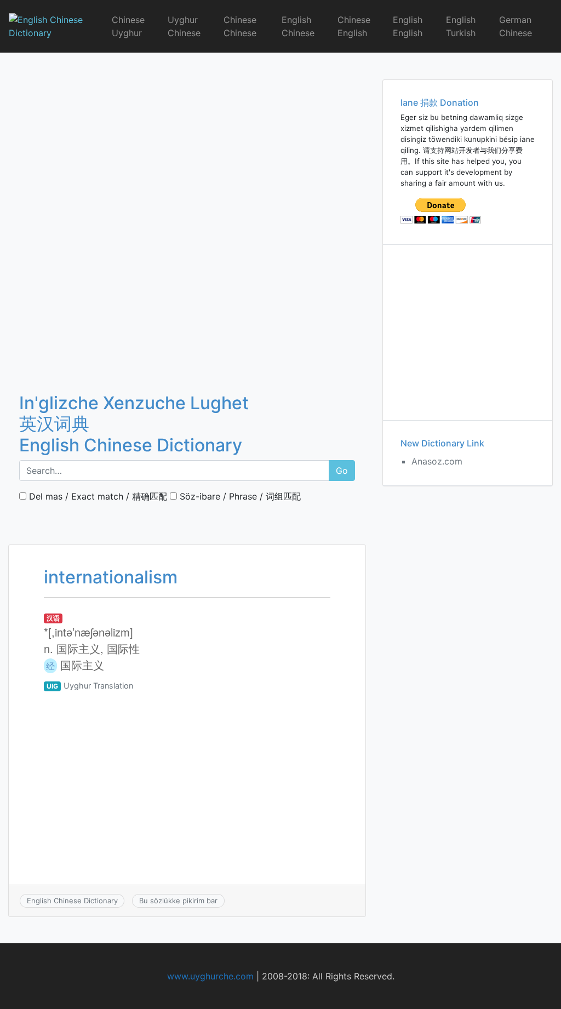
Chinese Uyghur (128, 26)
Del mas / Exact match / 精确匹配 (96, 496)
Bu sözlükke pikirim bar (178, 900)
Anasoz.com (436, 461)
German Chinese (515, 26)
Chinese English (353, 26)
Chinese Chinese (240, 26)
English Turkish (461, 26)
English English (407, 26)
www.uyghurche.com (210, 976)
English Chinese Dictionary (72, 900)
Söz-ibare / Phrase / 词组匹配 (239, 496)
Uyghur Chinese (184, 26)
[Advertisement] (187, 134)
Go (342, 470)
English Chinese (298, 26)
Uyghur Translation (98, 685)
